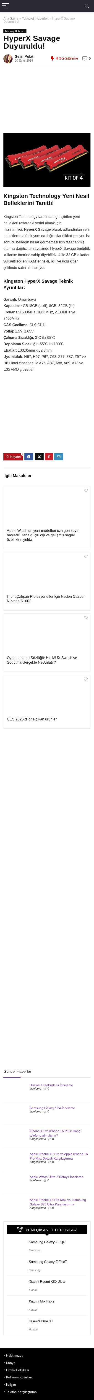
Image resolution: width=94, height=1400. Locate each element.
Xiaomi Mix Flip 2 (41, 1301)
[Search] (86, 6)
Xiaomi (33, 1290)
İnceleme (35, 1088)
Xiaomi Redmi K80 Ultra (47, 1281)
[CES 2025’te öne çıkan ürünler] (47, 695)
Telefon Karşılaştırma (21, 1392)
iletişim (11, 1384)
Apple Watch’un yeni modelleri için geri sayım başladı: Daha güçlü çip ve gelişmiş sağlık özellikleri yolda (43, 535)
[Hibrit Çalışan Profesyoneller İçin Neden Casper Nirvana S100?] (47, 573)
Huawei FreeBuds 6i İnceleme (51, 1085)
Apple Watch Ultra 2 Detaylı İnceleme (56, 1177)
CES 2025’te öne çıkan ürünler (32, 719)
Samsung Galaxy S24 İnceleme (52, 1108)
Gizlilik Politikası (17, 1370)
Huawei (33, 1329)
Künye (10, 1363)
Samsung (35, 1250)
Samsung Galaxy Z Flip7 (47, 1242)
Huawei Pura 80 (40, 1321)
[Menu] (5, 6)
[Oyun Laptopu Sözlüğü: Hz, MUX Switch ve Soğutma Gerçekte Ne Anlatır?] (47, 634)
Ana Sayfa (10, 18)
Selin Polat (24, 56)
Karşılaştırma (38, 1139)
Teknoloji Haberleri (35, 18)
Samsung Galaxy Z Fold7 (48, 1262)
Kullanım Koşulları (19, 1377)
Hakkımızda (14, 1355)
